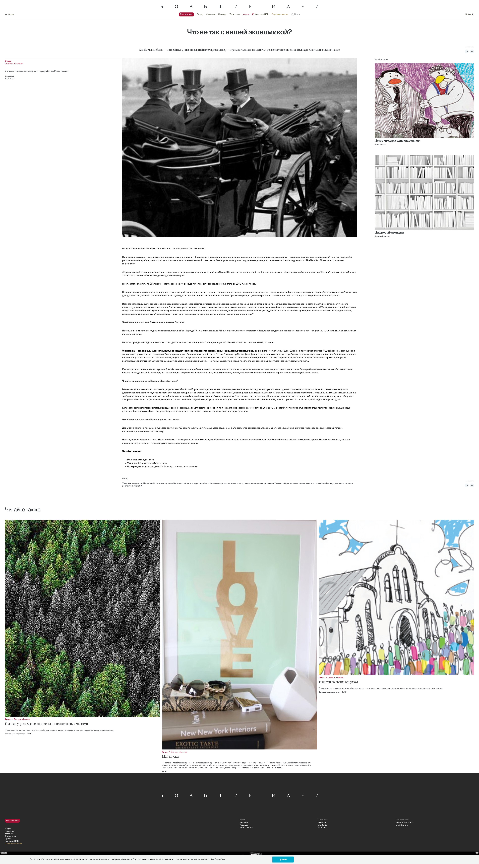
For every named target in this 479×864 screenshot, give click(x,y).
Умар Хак (9, 76)
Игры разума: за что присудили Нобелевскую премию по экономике (162, 467)
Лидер (200, 14)
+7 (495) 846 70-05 (405, 823)
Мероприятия (246, 828)
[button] (295, 14)
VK (472, 51)
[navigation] (233, 14)
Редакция (244, 825)
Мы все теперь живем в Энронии (167, 322)
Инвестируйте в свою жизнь (164, 420)
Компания (210, 14)
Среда (246, 14)
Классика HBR (262, 14)
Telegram (322, 823)
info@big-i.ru (402, 825)
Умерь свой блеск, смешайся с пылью (147, 463)
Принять (283, 859)
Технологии (235, 14)
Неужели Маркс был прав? (164, 381)
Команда (222, 14)
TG (467, 51)
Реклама (244, 823)
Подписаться (186, 14)
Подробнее (220, 860)
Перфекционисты (280, 14)
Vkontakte (322, 825)
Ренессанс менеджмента (140, 460)
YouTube (321, 828)
